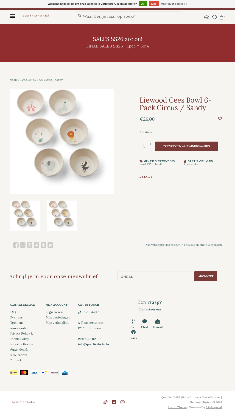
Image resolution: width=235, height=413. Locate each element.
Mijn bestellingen (58, 317)
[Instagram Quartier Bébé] (122, 402)
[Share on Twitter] (50, 245)
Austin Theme (177, 407)
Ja (142, 4)
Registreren (54, 312)
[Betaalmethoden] (15, 373)
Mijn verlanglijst (57, 323)
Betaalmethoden (21, 344)
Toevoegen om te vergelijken (203, 244)
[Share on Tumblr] (43, 245)
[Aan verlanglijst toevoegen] (220, 118)
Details (146, 176)
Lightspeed (214, 407)
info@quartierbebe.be (94, 344)
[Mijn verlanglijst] (214, 17)
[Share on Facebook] (16, 245)
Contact (15, 360)
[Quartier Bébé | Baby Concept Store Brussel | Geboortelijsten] (44, 16)
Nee (154, 4)
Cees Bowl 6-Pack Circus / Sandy (41, 79)
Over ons (16, 317)
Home (13, 79)
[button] (206, 17)
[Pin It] (29, 245)
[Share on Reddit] (36, 245)
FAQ (13, 312)
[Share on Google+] (22, 245)
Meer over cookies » (174, 4)
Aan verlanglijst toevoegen (162, 244)
